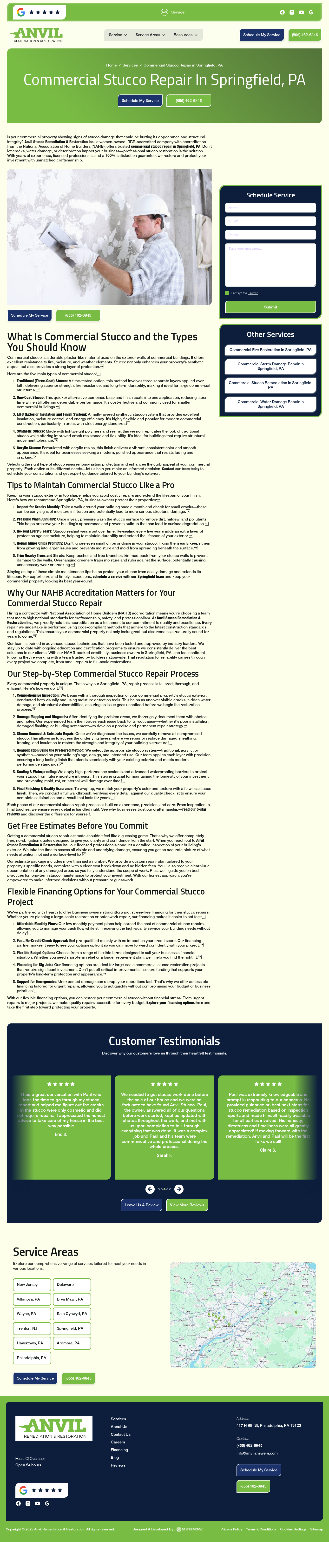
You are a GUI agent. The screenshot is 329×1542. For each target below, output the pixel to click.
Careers (118, 1442)
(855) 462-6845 (250, 1445)
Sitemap (316, 1529)
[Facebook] (282, 12)
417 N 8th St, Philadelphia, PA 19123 (269, 1425)
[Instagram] (292, 12)
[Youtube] (301, 12)
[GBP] (311, 12)
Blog (115, 1457)
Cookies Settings (293, 1529)
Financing (119, 1450)
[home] (37, 35)
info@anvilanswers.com (257, 1453)
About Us (119, 1426)
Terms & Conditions (261, 1529)
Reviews (118, 1465)
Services (130, 65)
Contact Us (121, 1434)
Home (111, 65)
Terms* (253, 293)
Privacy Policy (231, 1529)
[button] (118, 35)
